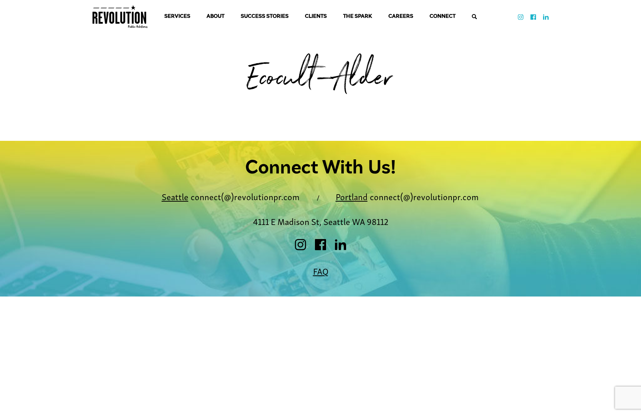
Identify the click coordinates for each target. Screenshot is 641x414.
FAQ (320, 271)
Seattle (175, 196)
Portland (352, 196)
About (215, 16)
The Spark (357, 16)
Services (177, 16)
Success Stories (265, 16)
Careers (400, 16)
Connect (443, 16)
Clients (316, 16)
